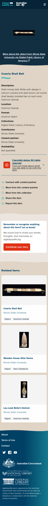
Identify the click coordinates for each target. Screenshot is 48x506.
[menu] (45, 4)
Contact (5, 445)
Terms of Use (8, 440)
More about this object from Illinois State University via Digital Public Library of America (24, 57)
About (4, 434)
